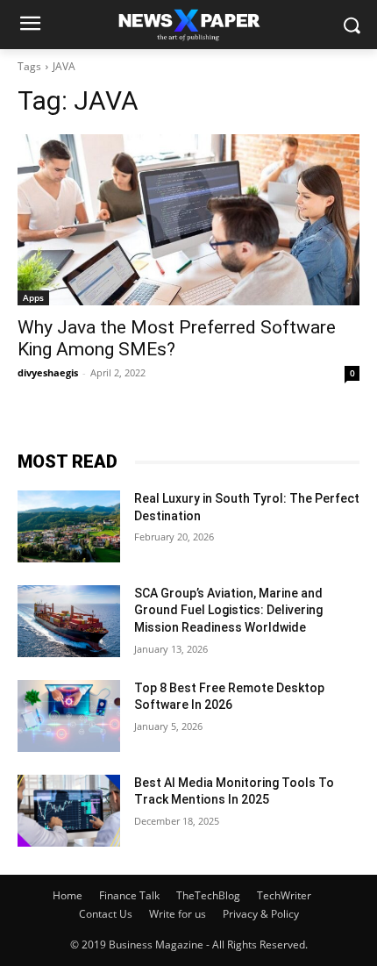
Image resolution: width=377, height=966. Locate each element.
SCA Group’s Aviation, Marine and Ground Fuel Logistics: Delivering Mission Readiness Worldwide (228, 610)
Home (67, 895)
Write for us (177, 913)
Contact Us (105, 913)
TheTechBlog (208, 895)
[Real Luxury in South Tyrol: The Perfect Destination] (69, 526)
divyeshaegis (48, 372)
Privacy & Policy (261, 913)
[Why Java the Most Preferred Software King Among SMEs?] (188, 219)
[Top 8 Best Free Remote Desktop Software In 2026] (69, 716)
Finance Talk (129, 895)
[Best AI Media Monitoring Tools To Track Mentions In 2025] (69, 811)
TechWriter (284, 895)
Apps (33, 297)
